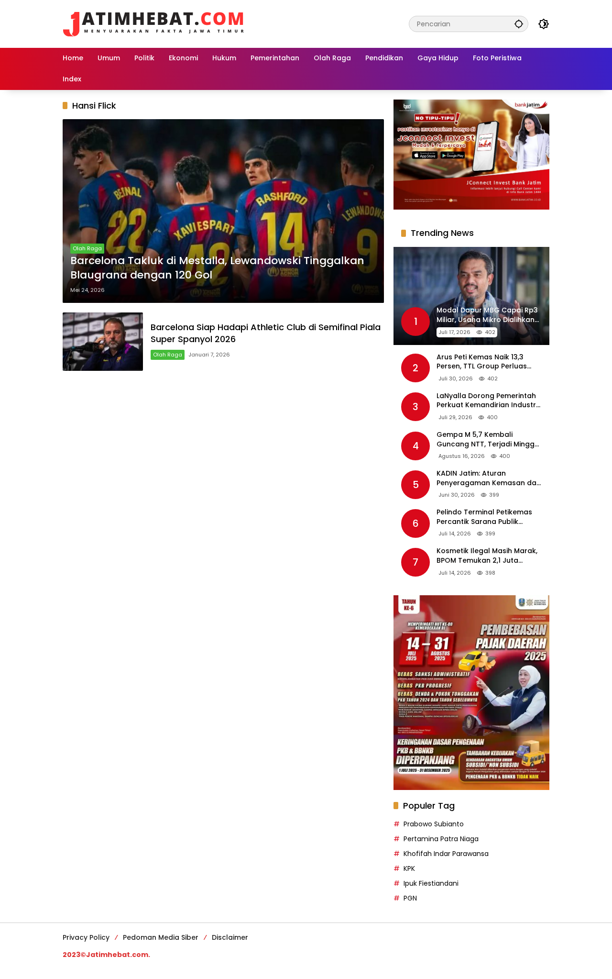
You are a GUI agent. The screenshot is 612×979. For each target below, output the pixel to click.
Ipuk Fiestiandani (431, 883)
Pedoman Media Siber (160, 937)
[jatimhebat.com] (153, 23)
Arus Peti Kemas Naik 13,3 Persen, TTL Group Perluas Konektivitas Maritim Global (485, 362)
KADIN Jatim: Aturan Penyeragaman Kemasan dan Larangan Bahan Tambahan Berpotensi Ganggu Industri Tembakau (489, 478)
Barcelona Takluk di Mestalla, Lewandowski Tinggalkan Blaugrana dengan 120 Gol (217, 268)
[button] (518, 24)
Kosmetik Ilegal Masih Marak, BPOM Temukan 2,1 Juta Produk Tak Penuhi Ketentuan (487, 555)
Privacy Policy (86, 937)
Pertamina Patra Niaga (441, 839)
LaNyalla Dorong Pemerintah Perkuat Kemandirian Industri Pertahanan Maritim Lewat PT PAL (487, 400)
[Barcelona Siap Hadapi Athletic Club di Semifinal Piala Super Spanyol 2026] (103, 341)
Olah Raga (87, 248)
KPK (409, 868)
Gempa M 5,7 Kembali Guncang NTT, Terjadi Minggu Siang (488, 439)
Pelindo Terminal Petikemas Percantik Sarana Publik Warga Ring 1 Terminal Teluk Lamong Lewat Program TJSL (486, 517)
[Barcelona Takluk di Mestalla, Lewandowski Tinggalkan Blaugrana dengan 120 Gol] (223, 211)
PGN (410, 898)
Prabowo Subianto (434, 824)
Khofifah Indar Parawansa (446, 853)
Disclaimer (230, 937)
